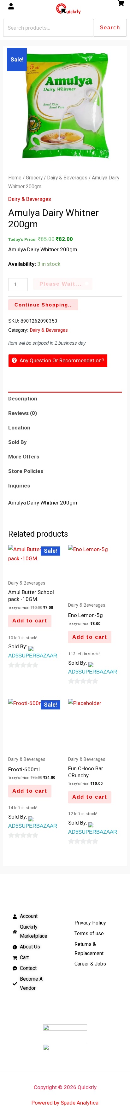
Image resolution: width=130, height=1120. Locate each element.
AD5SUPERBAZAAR (32, 656)
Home (14, 178)
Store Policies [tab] (25, 471)
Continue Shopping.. (43, 304)
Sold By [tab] (17, 442)
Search (110, 28)
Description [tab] (22, 398)
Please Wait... (60, 284)
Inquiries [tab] (19, 485)
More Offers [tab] (23, 456)
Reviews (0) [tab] (22, 413)
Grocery (34, 178)
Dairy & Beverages (67, 178)
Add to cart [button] (29, 621)
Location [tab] (19, 427)
